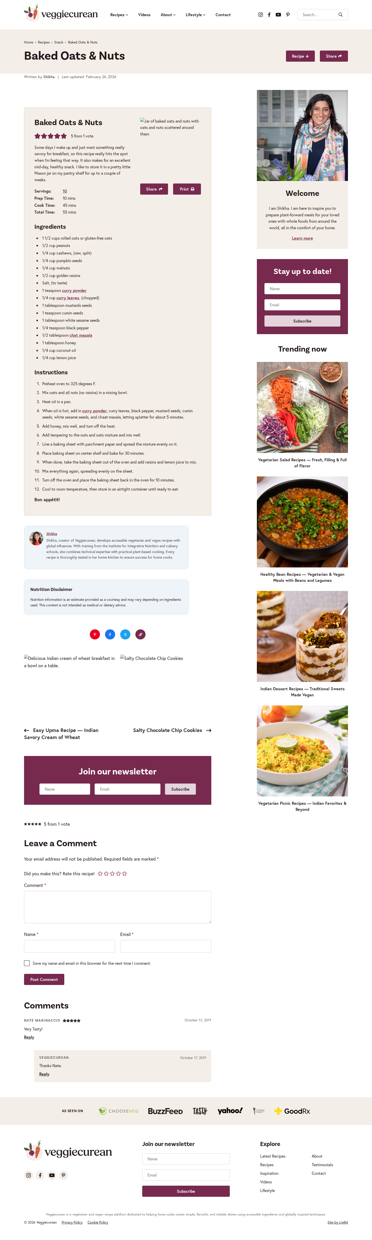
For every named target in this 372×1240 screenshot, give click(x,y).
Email (127, 934)
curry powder (74, 290)
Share (331, 56)
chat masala (81, 335)
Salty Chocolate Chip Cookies (168, 730)
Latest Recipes (272, 1156)
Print (184, 189)
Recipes (117, 14)
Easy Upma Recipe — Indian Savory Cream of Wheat (61, 734)
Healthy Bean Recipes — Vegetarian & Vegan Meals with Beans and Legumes (302, 577)
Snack (58, 42)
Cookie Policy (98, 1222)
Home (28, 42)
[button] (37, 136)
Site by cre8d (337, 1222)
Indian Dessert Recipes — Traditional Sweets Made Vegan (302, 691)
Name (31, 934)
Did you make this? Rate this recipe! (59, 873)
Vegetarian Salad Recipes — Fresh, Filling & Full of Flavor (302, 462)
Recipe (298, 56)
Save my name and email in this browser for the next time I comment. (92, 963)
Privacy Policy (72, 1222)
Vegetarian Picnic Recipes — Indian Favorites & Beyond (302, 806)
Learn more (302, 238)
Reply (29, 1037)
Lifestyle (194, 14)
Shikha (51, 534)
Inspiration (269, 1173)
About (166, 14)
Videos (144, 14)
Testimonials (322, 1164)
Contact (223, 14)
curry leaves (67, 297)
